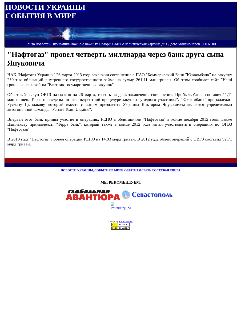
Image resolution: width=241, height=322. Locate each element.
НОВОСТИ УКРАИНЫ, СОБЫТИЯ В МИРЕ (92, 170)
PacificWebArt (126, 221)
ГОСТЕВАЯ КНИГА (166, 170)
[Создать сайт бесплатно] (120, 225)
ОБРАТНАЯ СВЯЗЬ (137, 170)
